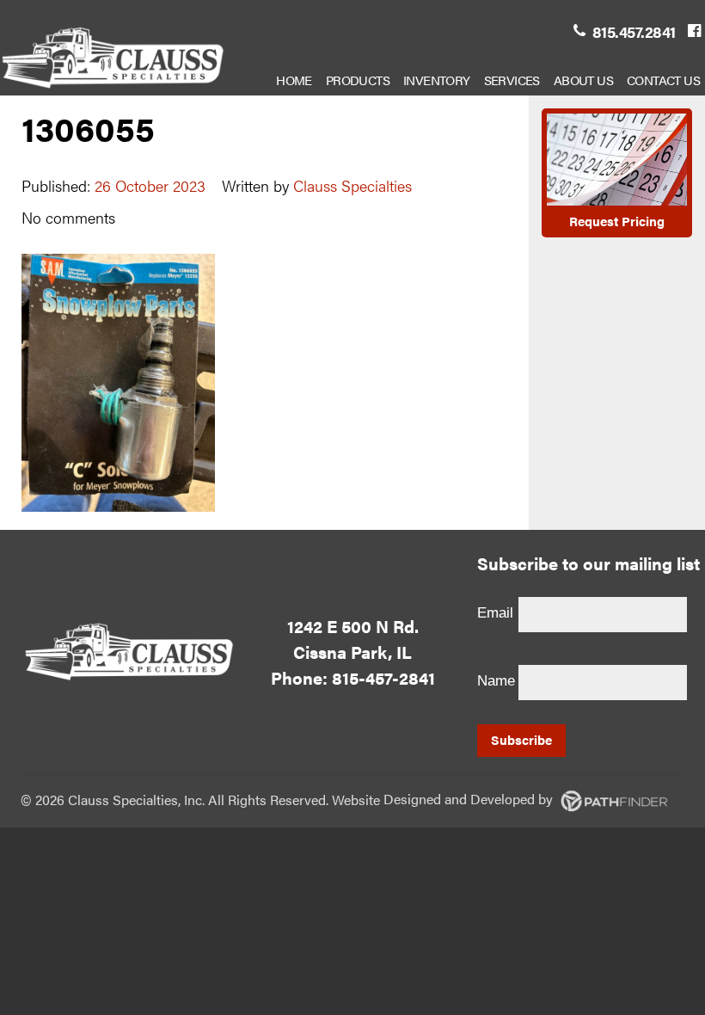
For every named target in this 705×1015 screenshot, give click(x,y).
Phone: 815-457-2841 (353, 677)
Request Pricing (617, 221)
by (469, 799)
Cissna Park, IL (352, 651)
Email (495, 613)
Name (496, 681)
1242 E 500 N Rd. (353, 625)
